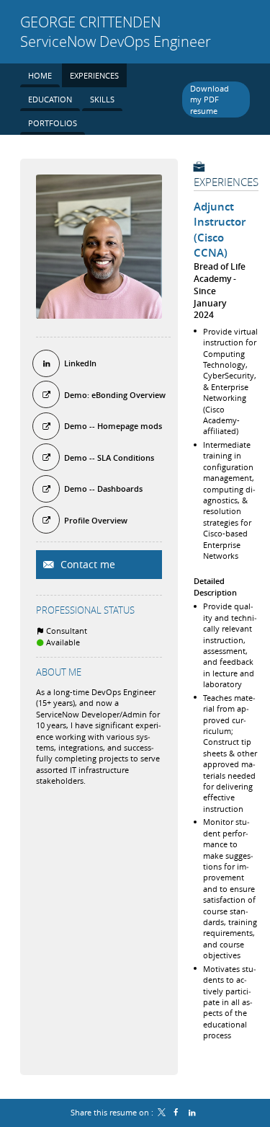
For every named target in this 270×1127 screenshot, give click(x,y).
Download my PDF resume (209, 99)
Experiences (226, 181)
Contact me (86, 564)
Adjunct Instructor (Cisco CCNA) (220, 230)
